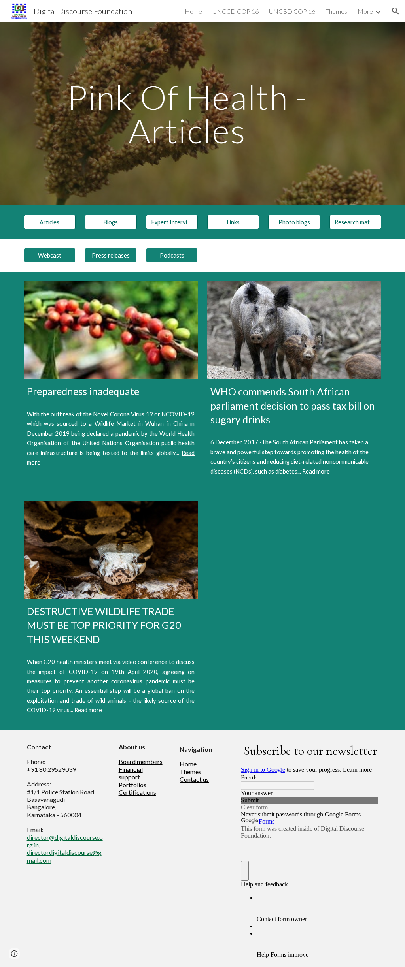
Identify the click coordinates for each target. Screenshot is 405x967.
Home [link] (193, 11)
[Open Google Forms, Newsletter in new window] (366, 750)
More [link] (365, 11)
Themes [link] (336, 11)
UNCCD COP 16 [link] (235, 11)
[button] (395, 11)
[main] (187, 114)
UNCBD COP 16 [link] (292, 11)
